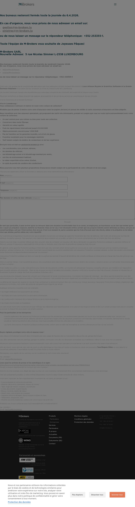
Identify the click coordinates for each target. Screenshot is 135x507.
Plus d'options (77, 495)
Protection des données (19, 502)
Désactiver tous (97, 495)
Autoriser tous (117, 495)
